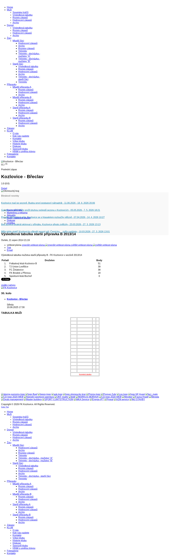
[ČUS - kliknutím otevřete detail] (122, 394)
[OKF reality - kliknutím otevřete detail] (61, 397)
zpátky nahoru (8, 285)
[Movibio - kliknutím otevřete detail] (127, 397)
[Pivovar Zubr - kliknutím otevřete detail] (108, 394)
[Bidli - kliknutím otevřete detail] (72, 397)
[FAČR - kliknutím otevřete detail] (151, 394)
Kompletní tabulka (85, 374)
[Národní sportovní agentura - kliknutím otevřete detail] (39, 397)
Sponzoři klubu (14, 210)
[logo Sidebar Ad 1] (9, 287)
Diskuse (11, 220)
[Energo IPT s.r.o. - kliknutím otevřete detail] (97, 399)
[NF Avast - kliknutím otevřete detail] (136, 394)
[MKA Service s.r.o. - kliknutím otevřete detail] (81, 399)
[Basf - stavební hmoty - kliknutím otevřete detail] (31, 394)
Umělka (11, 223)
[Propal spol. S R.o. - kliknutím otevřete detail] (108, 399)
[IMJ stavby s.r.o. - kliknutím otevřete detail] (137, 399)
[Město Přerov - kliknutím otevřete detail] (93, 394)
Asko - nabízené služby (18, 218)
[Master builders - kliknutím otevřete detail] (33, 399)
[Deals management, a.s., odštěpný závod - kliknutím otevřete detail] (12, 399)
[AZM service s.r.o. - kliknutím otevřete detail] (121, 399)
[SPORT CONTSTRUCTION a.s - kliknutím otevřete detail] (57, 399)
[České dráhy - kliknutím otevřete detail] (110, 397)
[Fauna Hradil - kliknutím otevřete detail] (141, 397)
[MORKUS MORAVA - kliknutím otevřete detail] (87, 397)
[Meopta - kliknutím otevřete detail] (154, 397)
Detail (4, 188)
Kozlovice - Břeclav (17, 299)
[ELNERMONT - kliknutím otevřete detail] (12, 397)
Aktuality (11, 215)
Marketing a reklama (17, 212)
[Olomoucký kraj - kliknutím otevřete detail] (74, 394)
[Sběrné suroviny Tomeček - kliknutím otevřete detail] (13, 394)
